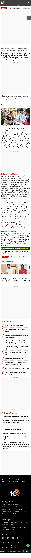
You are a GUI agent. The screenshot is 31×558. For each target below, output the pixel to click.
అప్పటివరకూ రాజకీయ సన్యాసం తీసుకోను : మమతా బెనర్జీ (16, 347)
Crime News (5, 529)
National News (6, 509)
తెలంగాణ (11, 5)
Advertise (13, 547)
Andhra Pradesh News (8, 507)
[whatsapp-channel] (15, 248)
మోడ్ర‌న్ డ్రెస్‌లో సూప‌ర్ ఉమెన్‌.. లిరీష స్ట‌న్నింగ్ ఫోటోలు (17, 368)
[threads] (3, 542)
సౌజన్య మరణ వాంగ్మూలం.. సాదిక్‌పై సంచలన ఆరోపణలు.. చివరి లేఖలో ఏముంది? (15, 363)
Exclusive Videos (16, 527)
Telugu (2, 48)
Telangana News (23, 522)
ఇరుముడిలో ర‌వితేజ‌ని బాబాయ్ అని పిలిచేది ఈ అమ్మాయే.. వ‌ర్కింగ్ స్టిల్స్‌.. (16, 447)
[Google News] (8, 542)
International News (16, 525)
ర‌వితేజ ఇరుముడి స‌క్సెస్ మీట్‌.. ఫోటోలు (14, 358)
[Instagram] (18, 538)
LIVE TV (20, 2)
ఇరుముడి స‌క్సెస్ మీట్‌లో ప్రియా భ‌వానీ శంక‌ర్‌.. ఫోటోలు (15, 330)
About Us (4, 545)
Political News (6, 514)
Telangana (7, 48)
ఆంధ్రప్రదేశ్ (18, 5)
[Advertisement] (15, 28)
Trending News (12, 522)
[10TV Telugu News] (3, 2)
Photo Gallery (6, 525)
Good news (13, 256)
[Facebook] (3, 538)
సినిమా (23, 5)
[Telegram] (18, 542)
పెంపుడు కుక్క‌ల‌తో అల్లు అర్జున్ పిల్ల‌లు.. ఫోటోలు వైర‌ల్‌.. (15, 353)
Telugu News (5, 253)
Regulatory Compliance (14, 545)
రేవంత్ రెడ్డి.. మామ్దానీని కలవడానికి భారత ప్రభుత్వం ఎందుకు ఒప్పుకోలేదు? (9, 279)
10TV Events (15, 514)
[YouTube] (13, 538)
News (3, 504)
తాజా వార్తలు (4, 5)
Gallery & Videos (9, 413)
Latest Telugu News (12, 504)
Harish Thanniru (10, 102)
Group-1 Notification (23, 256)
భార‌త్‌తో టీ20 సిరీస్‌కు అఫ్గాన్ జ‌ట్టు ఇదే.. (14, 325)
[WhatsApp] (13, 542)
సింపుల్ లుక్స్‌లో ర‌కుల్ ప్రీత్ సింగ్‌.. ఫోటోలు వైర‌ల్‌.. (14, 442)
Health (12, 529)
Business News (16, 509)
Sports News (5, 527)
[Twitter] (8, 538)
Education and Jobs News (21, 511)
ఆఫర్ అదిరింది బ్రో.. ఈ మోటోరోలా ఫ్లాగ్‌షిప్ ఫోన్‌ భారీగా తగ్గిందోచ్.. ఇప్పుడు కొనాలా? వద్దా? (16, 342)
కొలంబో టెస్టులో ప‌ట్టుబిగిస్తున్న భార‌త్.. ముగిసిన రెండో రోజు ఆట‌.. (16, 373)
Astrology (25, 527)
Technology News (7, 511)
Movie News (19, 507)
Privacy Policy (5, 547)
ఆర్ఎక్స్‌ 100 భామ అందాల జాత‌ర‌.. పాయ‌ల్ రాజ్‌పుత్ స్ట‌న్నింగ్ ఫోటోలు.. (15, 438)
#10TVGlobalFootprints (15, 8)
